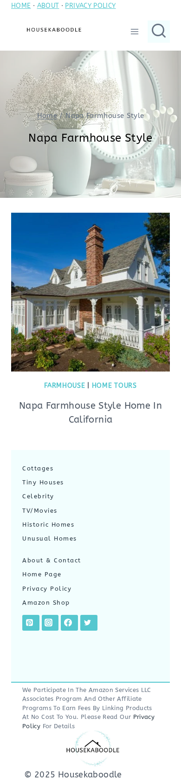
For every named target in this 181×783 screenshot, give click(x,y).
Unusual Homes (49, 538)
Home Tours (114, 386)
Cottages (37, 468)
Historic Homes (48, 524)
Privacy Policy (46, 588)
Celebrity (38, 496)
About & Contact (51, 560)
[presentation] (90, 292)
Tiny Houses (43, 482)
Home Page (42, 574)
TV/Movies (40, 510)
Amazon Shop (46, 602)
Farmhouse (64, 386)
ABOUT (48, 6)
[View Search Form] (159, 31)
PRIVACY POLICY (90, 6)
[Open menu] (134, 31)
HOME (21, 6)
